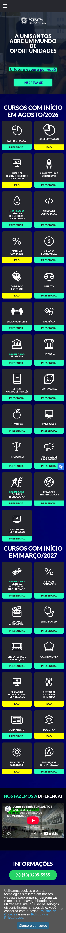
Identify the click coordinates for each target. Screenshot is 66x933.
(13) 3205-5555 (36, 874)
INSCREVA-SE (33, 83)
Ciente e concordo (33, 925)
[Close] (61, 909)
